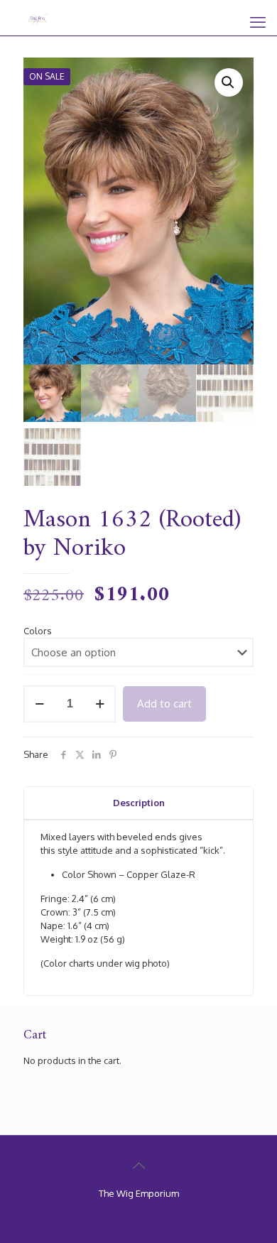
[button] (228, 82)
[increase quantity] (99, 704)
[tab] (138, 803)
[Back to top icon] (138, 1165)
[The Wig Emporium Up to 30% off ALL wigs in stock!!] (38, 18)
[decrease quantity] (39, 704)
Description (139, 802)
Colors (37, 630)
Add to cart (164, 703)
